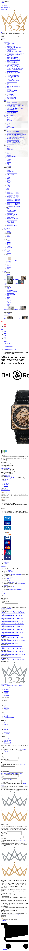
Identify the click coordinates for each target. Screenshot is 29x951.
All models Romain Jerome (13, 72)
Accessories (7, 250)
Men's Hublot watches (12, 111)
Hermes (9, 155)
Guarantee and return (9, 717)
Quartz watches (10, 217)
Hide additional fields (17, 773)
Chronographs (10, 222)
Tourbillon (10, 589)
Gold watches (10, 209)
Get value (3, 916)
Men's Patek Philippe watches (14, 106)
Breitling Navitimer (11, 97)
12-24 (5, 341)
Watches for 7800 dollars (13, 197)
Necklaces (9, 247)
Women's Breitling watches (13, 142)
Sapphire (9, 578)
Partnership (6, 708)
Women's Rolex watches (13, 131)
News (5, 722)
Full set (4, 897)
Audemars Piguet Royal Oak (14, 47)
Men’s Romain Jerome (12, 71)
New (8, 163)
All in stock (6, 315)
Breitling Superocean (12, 98)
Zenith (8, 186)
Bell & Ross (7, 475)
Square (11, 577)
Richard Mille (10, 171)
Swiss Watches (7, 344)
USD (2, 329)
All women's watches (9, 144)
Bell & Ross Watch (8, 346)
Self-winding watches (12, 214)
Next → (6, 887)
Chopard (9, 124)
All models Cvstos (11, 78)
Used (26, 892)
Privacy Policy (22, 764)
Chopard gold (10, 94)
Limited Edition (18, 589)
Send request (4, 788)
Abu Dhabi (9, 779)
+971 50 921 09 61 (5, 8)
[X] (1, 451)
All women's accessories (10, 156)
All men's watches (8, 115)
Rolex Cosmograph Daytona (14, 44)
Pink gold (10, 477)
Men (8, 83)
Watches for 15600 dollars (13, 199)
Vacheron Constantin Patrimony (14, 66)
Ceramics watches (11, 210)
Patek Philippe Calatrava (13, 64)
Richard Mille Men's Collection (14, 51)
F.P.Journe (15, 283)
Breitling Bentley (11, 95)
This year (4, 903)
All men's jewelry (8, 120)
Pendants (9, 246)
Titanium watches (11, 211)
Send (2, 765)
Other (21, 886)
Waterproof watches (12, 220)
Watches (6, 157)
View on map (3, 499)
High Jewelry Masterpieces (13, 86)
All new (6, 275)
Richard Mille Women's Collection (15, 53)
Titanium (15, 477)
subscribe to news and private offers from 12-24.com (15, 786)
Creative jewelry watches (13, 90)
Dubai (5, 5)
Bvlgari (8, 119)
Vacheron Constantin (12, 173)
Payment (6, 486)
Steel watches (10, 213)
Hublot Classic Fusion (12, 57)
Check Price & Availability (7, 465)
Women (9, 84)
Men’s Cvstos (10, 79)
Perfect (16, 892)
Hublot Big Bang (11, 55)
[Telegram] (6, 451)
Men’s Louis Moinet (12, 82)
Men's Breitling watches (13, 113)
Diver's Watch (10, 221)
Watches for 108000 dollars (13, 204)
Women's (9, 162)
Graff (8, 118)
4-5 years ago (20, 903)
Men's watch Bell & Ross (10, 349)
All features (3, 480)
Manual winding (11, 215)
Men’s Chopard (10, 91)
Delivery (6, 484)
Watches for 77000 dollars (13, 203)
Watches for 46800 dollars (13, 202)
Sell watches (17, 309)
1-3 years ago (12, 903)
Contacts (6, 707)
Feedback (3, 38)
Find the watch (7, 743)
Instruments (9, 476)
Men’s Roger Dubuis (12, 73)
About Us (6, 705)
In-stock (9, 159)
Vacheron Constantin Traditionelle (15, 68)
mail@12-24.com (5, 9)
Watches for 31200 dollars (13, 200)
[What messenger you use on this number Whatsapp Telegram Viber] (11, 774)
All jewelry (6, 249)
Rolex (8, 170)
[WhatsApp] (4, 451)
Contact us (6, 483)
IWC (8, 188)
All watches (7, 228)
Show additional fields (6, 773)
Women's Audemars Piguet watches (15, 137)
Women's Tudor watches (13, 138)
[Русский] (5, 326)
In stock (9, 50)
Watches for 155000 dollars (13, 206)
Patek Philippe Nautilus (12, 62)
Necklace (9, 243)
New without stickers (7, 892)
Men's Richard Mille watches (14, 104)
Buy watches (7, 738)
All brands (6, 42)
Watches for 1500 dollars (13, 192)
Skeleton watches (11, 226)
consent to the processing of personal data (11, 914)
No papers (15, 897)
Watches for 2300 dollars (13, 193)
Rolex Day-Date (11, 46)
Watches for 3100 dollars (13, 195)
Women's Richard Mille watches (15, 133)
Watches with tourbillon (12, 225)
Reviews (6, 563)
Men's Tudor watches (12, 109)
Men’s (6, 479)
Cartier (8, 123)
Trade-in (9, 166)
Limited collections (11, 49)
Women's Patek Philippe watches (15, 135)
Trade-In (6, 309)
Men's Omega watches (12, 112)
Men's (8, 160)
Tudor (8, 177)
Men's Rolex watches (12, 102)
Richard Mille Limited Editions (14, 54)
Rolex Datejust (10, 43)
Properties (6, 562)
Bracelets (9, 244)
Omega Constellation (12, 61)
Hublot (8, 178)
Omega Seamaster (11, 58)
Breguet (9, 169)
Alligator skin (9, 587)
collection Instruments (16, 611)
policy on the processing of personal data (13, 750)
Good (21, 892)
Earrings (9, 242)
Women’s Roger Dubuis (13, 75)
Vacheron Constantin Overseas (14, 69)
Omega (8, 126)
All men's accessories (9, 127)
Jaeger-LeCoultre (14, 886)
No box (9, 897)
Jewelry (6, 229)
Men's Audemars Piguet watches (15, 108)
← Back (3, 893)
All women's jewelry (9, 149)
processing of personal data (7, 608)
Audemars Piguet (11, 175)
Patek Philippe (10, 174)
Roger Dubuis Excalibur (13, 76)
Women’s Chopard (11, 93)
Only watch (23, 897)
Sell (5, 284)
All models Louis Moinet (13, 80)
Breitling (9, 181)
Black (10, 581)
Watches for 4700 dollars (13, 196)
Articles (2, 591)
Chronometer (10, 224)
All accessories (7, 261)
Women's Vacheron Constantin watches (16, 134)
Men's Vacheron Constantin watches (16, 105)
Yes (13, 586)
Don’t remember (11, 904)
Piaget (8, 185)
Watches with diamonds (12, 218)
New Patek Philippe (12, 65)
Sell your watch (10, 164)
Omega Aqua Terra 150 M (13, 60)
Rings (8, 240)
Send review (4, 610)
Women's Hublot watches (13, 140)
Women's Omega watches (13, 141)
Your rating (3, 599)
